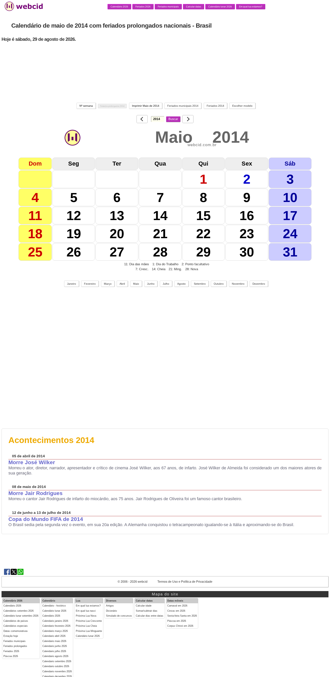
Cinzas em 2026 (176, 611)
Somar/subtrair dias (146, 611)
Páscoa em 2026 (176, 621)
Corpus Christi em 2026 (180, 626)
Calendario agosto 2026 (55, 656)
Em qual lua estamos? (250, 6)
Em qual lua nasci (86, 611)
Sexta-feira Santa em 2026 (182, 616)
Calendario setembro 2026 (56, 661)
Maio (136, 283)
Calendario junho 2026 (54, 646)
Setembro (200, 283)
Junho (150, 283)
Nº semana (86, 105)
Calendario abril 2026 (54, 636)
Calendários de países (15, 621)
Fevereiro (90, 283)
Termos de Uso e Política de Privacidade (184, 581)
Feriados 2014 (215, 105)
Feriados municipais (168, 6)
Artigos (110, 605)
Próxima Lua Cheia (86, 626)
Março (108, 283)
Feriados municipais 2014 (182, 105)
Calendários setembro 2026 (18, 611)
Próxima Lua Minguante (89, 631)
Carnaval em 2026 (177, 605)
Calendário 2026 (119, 6)
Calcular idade (143, 605)
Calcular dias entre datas (149, 616)
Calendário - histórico (54, 605)
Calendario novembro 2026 (57, 671)
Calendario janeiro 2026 (55, 621)
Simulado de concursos (119, 616)
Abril (122, 283)
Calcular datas (193, 6)
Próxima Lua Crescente (89, 621)
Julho (166, 283)
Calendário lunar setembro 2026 (20, 616)
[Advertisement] (119, 72)
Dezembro (258, 283)
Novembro (238, 283)
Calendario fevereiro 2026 (56, 626)
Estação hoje (10, 636)
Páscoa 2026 (10, 656)
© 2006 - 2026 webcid (132, 581)
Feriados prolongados (15, 646)
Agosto (181, 283)
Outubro (219, 283)
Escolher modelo (242, 105)
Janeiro (71, 283)
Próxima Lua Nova (86, 616)
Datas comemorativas (15, 631)
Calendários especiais (15, 626)
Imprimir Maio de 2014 (145, 105)
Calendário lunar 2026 (220, 6)
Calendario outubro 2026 (55, 666)
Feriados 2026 (142, 6)
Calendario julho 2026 (54, 651)
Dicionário (111, 611)
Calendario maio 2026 (54, 641)
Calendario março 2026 (55, 631)
